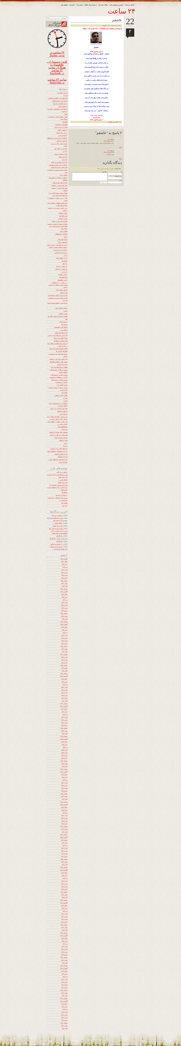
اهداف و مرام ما (129, 5)
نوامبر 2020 (64, 731)
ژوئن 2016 (64, 875)
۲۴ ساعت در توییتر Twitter (57, 53)
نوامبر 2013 (64, 960)
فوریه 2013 (64, 985)
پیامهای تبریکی (63, 175)
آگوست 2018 (63, 804)
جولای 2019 (64, 774)
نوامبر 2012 (64, 993)
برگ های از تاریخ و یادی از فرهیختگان (57, 138)
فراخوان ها (64, 324)
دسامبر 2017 (64, 826)
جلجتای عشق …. (62, 480)
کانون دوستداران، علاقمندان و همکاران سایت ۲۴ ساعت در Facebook (57, 67)
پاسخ (120, 147)
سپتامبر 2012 (63, 998)
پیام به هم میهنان (62, 157)
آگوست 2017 (63, 837)
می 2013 (65, 976)
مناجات (65, 401)
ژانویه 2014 (64, 955)
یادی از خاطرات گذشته (61, 454)
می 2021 (65, 714)
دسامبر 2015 (64, 892)
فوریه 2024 (64, 641)
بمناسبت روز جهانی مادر (60, 148)
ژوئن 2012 (64, 1006)
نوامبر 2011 (64, 1026)
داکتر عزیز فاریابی (113, 122)
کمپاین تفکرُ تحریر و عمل (60, 338)
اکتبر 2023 (64, 651)
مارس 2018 (64, 818)
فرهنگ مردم (64, 330)
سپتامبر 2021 (63, 703)
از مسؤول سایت (62, 106)
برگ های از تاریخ (62, 135)
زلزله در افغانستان (62, 280)
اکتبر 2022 (64, 671)
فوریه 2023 (64, 660)
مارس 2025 (64, 605)
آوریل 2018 (64, 815)
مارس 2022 (64, 690)
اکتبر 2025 (64, 586)
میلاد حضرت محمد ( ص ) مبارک (58, 408)
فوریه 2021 (64, 722)
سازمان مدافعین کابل (61, 290)
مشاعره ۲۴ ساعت (62, 364)
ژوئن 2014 (64, 941)
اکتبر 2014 (64, 930)
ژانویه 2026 (64, 578)
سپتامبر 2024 (63, 621)
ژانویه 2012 (64, 1020)
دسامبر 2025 (64, 581)
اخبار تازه (72, 5)
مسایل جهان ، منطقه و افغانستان (58, 362)
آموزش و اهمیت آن (62, 93)
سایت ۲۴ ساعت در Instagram (57, 80)
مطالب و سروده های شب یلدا (59, 367)
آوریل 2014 (64, 946)
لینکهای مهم (64, 5)
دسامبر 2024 (64, 613)
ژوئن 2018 (64, 810)
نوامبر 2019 (64, 763)
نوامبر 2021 (64, 698)
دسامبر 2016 (64, 859)
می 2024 (65, 632)
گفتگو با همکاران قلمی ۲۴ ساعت (58, 348)
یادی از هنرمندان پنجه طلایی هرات (58, 459)
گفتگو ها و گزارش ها (61, 351)
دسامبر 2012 (64, 990)
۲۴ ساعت (121, 10)
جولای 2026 (64, 561)
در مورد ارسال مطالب (90, 5)
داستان (65, 237)
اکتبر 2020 (64, 733)
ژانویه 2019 (64, 791)
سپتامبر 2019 (63, 769)
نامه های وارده (63, 414)
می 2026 (65, 567)
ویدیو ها (65, 446)
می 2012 (65, 1009)
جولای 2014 (64, 938)
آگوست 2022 (63, 676)
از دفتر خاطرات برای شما (60, 103)
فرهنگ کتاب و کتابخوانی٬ (60, 327)
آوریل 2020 (64, 750)
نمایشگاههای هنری (62, 427)
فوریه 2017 (64, 854)
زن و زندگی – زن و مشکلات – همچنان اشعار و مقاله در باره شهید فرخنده (57, 285)
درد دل (65, 255)
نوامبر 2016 (64, 862)
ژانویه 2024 (64, 643)
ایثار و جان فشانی (62, 482)
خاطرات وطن (63, 231)
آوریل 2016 (64, 881)
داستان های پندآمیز (62, 239)
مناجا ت (65, 398)
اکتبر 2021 (64, 701)
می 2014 (65, 944)
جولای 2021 (64, 709)
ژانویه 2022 (64, 695)
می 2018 (65, 813)
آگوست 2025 (63, 591)
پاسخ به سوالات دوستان (60, 154)
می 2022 (65, 684)
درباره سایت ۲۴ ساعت (61, 253)
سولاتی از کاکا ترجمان (61, 308)
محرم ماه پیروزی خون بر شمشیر (58, 359)
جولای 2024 (64, 627)
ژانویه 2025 (64, 611)
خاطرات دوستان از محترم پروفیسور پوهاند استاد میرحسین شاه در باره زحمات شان (57, 226)
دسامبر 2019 (64, 761)
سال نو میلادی (63, 293)
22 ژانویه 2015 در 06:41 (109, 140)
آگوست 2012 (63, 1001)
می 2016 (65, 878)
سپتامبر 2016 (63, 867)
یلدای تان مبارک (63, 462)
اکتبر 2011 (64, 1028)
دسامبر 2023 (64, 646)
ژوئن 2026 (64, 564)
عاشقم (117, 20)
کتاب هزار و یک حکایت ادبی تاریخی (57, 335)
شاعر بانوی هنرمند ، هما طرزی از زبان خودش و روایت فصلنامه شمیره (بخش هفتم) (57, 487)
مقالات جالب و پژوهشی (60, 395)
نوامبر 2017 (64, 829)
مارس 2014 (64, 949)
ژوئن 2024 (64, 630)
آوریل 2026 (64, 570)
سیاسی (65, 311)
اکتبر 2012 (64, 995)
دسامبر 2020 (64, 728)
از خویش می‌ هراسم (61, 495)
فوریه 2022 (64, 692)
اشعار (104, 25)
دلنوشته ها (64, 261)
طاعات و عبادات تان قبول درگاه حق (57, 316)
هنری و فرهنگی (63, 440)
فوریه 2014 (64, 952)
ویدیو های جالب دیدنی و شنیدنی (58, 448)
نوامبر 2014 (64, 927)
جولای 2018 (64, 807)
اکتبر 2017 (64, 832)
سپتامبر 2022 (63, 673)
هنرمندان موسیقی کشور (60, 438)
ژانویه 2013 (64, 987)
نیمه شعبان (64, 429)
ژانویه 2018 (64, 823)
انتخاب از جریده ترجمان (60, 127)
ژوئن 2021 (64, 712)
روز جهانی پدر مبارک (61, 266)
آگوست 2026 (63, 559)
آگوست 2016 (63, 870)
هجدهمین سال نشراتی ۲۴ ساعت (58, 432)
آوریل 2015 (64, 914)
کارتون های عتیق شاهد (61, 333)
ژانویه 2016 (64, 889)
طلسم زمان (64, 503)
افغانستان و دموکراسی (61, 124)
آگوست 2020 (63, 739)
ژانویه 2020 (64, 758)
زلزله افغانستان (63, 277)
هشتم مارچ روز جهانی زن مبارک (58, 435)
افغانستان (64, 122)
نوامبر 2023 (64, 649)
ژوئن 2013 (64, 974)
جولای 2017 (64, 840)
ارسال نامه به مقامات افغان (59, 101)
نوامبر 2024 (64, 616)
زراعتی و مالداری (62, 274)
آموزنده (65, 95)
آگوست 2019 (63, 772)
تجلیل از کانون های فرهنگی (59, 183)
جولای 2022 (64, 679)
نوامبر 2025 (64, 583)
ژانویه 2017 (64, 856)
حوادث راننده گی (62, 218)
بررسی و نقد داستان (61, 133)
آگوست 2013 (63, 968)
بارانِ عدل (64, 505)
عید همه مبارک (63, 322)
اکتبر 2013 (64, 963)
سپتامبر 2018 (63, 802)
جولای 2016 (64, 873)
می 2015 (65, 911)
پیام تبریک (64, 159)
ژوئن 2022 (64, 682)
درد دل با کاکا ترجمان (61, 258)
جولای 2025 (64, 594)
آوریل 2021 (64, 717)
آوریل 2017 (64, 848)
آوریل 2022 (64, 687)
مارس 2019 (64, 785)
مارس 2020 (64, 753)
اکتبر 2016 (64, 864)
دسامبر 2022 (64, 665)
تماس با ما (79, 5)
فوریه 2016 (64, 886)
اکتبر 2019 (64, 766)
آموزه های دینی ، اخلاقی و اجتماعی (57, 98)
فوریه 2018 (64, 821)
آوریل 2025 (64, 602)
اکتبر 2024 (64, 619)
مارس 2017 (64, 851)
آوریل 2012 (64, 1012)
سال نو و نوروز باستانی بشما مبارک (57, 295)
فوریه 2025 (64, 608)
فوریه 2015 (64, 919)
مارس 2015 (64, 916)
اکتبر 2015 (64, 897)
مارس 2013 (64, 982)
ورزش (65, 443)
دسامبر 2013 (64, 957)
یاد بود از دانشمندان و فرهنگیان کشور (57, 451)
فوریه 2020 (64, 755)
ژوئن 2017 (64, 843)
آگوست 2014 (63, 935)
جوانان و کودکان (63, 213)
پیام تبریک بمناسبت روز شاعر (59, 162)
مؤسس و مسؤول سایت (116, 5)
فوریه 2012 (64, 1017)
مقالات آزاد (64, 393)
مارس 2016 (64, 884)
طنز (66, 319)
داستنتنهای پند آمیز (62, 242)
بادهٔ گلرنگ (64, 492)
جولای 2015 (64, 905)
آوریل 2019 (64, 783)
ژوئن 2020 (64, 744)
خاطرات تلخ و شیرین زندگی (59, 221)
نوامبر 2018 (64, 796)
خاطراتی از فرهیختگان (61, 234)
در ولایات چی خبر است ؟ (60, 250)
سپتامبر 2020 (63, 736)
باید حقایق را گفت (62, 130)
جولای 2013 (64, 971)
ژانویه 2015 (64, 922)
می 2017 (65, 845)
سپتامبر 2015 (63, 900)
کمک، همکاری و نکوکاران (60, 341)
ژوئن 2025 (64, 597)
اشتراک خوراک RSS (55, 24)
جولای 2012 (64, 1004)
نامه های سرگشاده (62, 411)
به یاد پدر (65, 151)
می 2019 (65, 780)
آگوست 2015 (63, 903)
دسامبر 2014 (64, 924)
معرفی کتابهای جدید (61, 385)
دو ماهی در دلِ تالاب (61, 472)
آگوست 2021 (63, 706)
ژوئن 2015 (64, 908)
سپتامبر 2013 (63, 965)
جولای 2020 (64, 742)
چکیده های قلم (63, 216)
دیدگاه (130, 32)
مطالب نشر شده (103, 5)
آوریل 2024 (64, 635)
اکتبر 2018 (64, 799)
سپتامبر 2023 (63, 654)
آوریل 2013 (64, 979)
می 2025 (65, 600)
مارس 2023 (64, 657)
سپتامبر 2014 (63, 933)
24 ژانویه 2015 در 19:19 (109, 152)
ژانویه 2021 (64, 725)
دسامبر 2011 (64, 1023)
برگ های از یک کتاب (61, 141)
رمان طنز (64, 263)
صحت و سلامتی (63, 313)
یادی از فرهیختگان (62, 457)
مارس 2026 (64, 572)
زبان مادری (64, 272)
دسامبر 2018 (64, 793)
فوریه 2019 (64, 788)
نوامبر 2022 (64, 668)
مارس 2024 (64, 638)
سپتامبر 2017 (63, 834)
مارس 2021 (64, 720)
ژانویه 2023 (64, 662)
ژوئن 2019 (64, 777)
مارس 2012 (64, 1015)
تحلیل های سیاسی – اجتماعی (59, 185)
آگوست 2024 (63, 624)
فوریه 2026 (64, 575)
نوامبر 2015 (64, 894)
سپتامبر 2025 (63, 589)
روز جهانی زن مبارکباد (61, 269)
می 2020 (65, 747)
